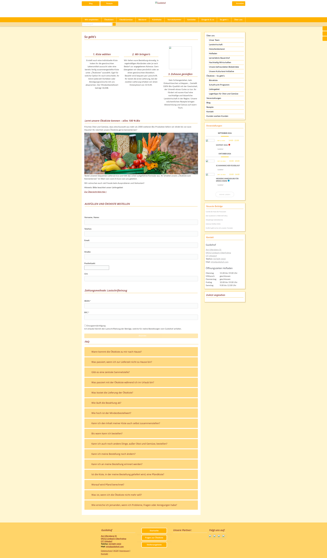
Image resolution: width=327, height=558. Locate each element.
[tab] (141, 351)
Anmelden (240, 3)
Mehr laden (224, 194)
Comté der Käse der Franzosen (216, 211)
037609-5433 (219, 259)
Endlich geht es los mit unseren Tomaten (219, 228)
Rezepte (109, 3)
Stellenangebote (154, 545)
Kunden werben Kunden (217, 116)
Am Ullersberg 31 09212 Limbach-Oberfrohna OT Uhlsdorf (218, 253)
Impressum (124, 551)
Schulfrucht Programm (219, 85)
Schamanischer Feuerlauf (228, 166)
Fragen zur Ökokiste (154, 538)
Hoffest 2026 (222, 145)
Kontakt (210, 112)
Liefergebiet (214, 89)
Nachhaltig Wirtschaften (220, 62)
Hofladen (213, 54)
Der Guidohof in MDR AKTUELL (217, 216)
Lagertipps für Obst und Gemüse (223, 94)
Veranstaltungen (213, 98)
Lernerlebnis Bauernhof (219, 58)
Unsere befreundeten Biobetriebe (224, 67)
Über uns (210, 36)
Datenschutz (106, 551)
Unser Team (214, 40)
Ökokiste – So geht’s (215, 76)
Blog (90, 3)
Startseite (154, 531)
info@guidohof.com (219, 262)
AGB (116, 551)
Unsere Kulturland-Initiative (221, 71)
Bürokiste (213, 80)
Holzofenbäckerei (217, 49)
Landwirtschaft (216, 45)
